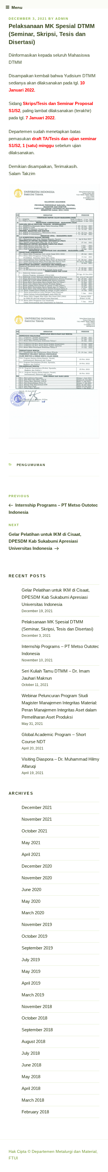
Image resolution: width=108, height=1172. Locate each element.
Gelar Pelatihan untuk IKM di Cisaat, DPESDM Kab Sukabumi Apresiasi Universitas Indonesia (56, 597)
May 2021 (31, 842)
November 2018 (37, 1006)
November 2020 (37, 877)
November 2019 (37, 924)
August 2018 (33, 1041)
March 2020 (33, 912)
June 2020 (31, 889)
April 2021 (31, 854)
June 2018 (31, 1064)
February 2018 (35, 1111)
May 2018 (31, 1076)
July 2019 (31, 959)
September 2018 (37, 1029)
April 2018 (31, 1088)
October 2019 (34, 936)
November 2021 (37, 819)
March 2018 (33, 1100)
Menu (17, 7)
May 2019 (31, 971)
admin (62, 18)
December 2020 (37, 866)
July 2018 (31, 1053)
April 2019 (31, 983)
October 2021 (34, 830)
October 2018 (34, 1018)
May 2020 (31, 901)
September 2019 (37, 947)
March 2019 (33, 994)
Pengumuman (31, 465)
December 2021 (37, 807)
